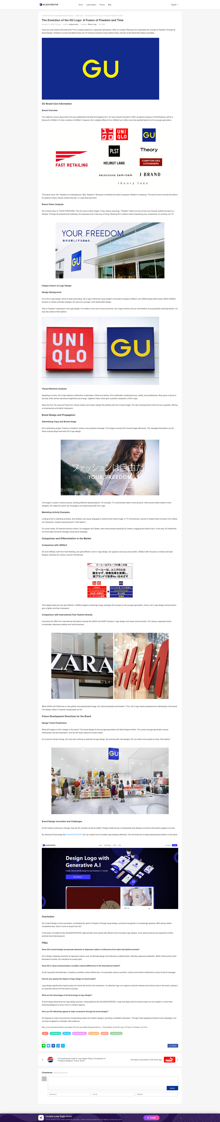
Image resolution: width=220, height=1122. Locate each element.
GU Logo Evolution (79, 1033)
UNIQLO (104, 1033)
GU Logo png (93, 1033)
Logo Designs (91, 4)
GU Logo (66, 1033)
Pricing (102, 4)
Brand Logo (79, 16)
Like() (172, 1045)
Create (153, 1117)
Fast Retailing (55, 1033)
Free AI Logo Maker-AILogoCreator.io (62, 16)
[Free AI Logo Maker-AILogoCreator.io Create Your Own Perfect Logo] (52, 4)
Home (80, 4)
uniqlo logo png (116, 1033)
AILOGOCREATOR (74, 834)
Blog (109, 4)
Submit (172, 1088)
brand (45, 1033)
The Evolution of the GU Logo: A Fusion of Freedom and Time (124, 1027)
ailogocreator (73, 24)
